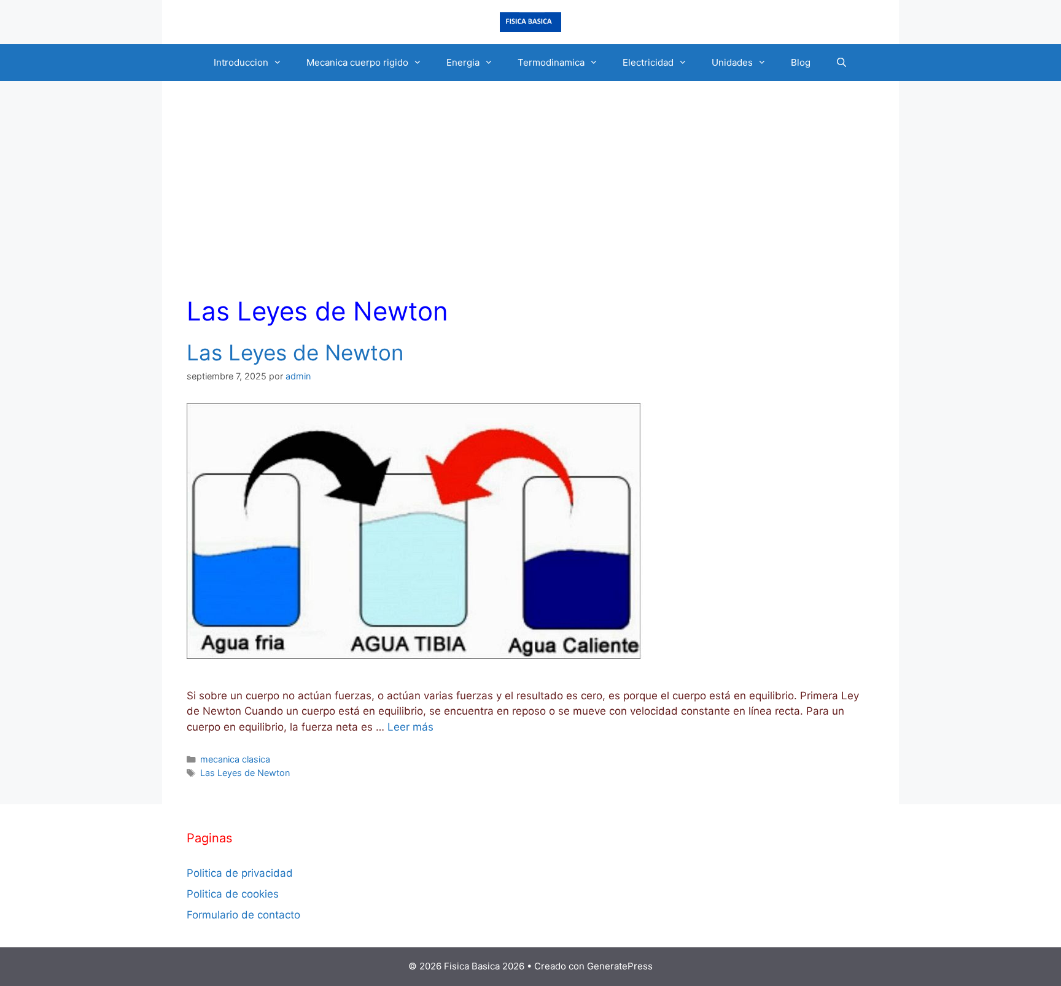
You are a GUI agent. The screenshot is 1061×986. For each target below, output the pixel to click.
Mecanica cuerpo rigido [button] (357, 62)
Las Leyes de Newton (295, 352)
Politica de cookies (233, 894)
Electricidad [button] (648, 62)
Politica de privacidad (240, 873)
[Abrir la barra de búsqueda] (841, 62)
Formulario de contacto (243, 915)
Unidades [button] (732, 62)
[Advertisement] (530, 198)
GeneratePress (620, 966)
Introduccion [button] (241, 62)
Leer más (410, 727)
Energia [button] (463, 62)
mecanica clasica (235, 759)
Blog (800, 62)
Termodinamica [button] (551, 62)
